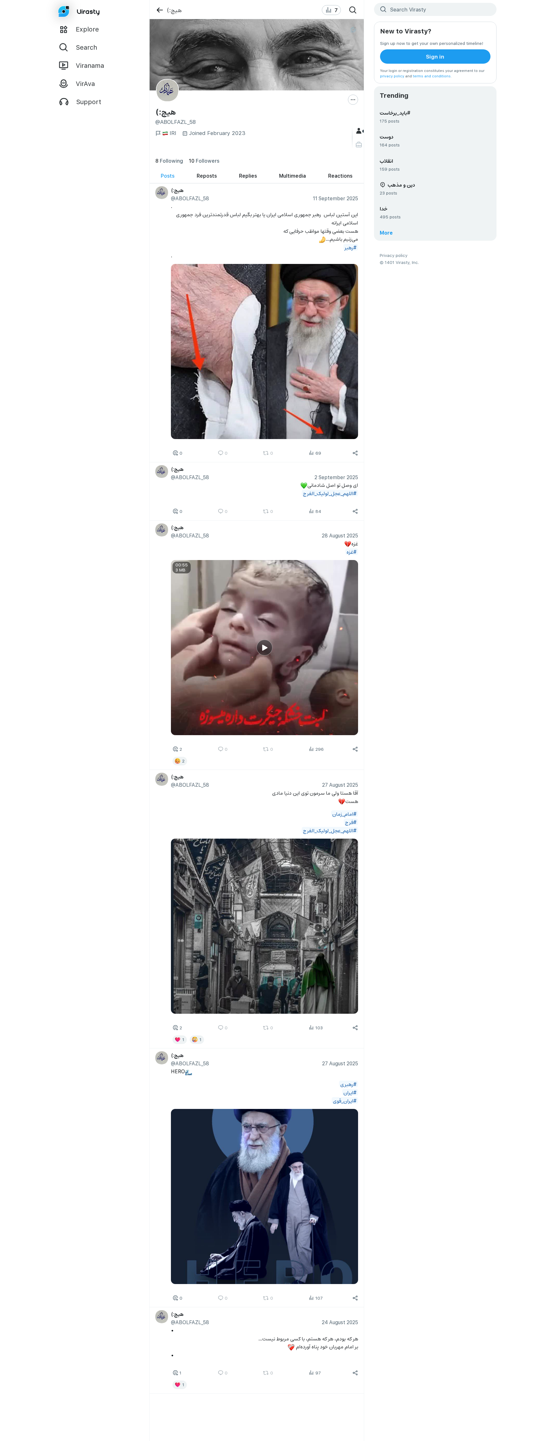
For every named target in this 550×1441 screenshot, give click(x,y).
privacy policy (392, 76)
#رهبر (350, 247)
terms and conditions (432, 76)
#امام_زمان (344, 813)
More (386, 232)
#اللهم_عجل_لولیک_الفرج (329, 493)
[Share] (355, 453)
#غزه (351, 551)
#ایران (349, 1092)
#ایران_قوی (344, 1100)
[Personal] (359, 144)
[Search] (353, 10)
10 (204, 160)
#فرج (350, 822)
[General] (359, 131)
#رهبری (348, 1084)
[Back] (159, 10)
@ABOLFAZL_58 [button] (190, 198)
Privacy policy (393, 255)
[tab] (168, 176)
